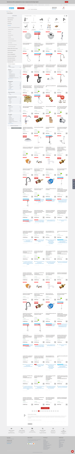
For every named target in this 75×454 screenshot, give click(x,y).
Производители (61, 446)
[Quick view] (32, 32)
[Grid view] (66, 16)
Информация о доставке (62, 440)
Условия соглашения (61, 442)
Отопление (9, 21)
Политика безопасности (62, 439)
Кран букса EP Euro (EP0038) (38, 127)
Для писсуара (10, 42)
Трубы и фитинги (10, 19)
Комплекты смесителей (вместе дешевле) (14, 27)
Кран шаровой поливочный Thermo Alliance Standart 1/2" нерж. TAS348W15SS (50, 273)
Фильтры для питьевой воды (12, 56)
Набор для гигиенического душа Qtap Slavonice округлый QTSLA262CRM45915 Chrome (39, 107)
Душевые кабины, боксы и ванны (13, 48)
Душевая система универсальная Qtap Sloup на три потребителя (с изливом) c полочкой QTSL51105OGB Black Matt (50, 149)
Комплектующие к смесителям (12, 44)
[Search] (28, 8)
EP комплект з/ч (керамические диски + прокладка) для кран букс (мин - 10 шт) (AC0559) (62, 107)
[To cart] (32, 51)
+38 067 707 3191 (54, 7)
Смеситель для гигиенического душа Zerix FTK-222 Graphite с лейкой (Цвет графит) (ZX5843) (39, 232)
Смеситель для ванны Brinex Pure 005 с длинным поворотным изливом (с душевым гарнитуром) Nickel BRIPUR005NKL (61, 149)
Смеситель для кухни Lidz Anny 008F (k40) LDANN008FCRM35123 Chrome (28, 128)
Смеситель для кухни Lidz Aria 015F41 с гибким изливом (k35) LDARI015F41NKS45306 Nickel (62, 66)
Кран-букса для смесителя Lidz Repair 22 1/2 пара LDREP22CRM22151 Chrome (39, 169)
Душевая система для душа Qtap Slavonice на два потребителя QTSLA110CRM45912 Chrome (51, 66)
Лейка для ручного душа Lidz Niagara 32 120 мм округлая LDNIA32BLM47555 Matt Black (27, 86)
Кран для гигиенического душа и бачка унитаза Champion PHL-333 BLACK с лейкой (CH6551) (39, 86)
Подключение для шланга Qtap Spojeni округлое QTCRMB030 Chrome (62, 128)
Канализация (10, 23)
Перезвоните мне (9, 443)
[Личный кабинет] (73, 188)
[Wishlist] (32, 33)
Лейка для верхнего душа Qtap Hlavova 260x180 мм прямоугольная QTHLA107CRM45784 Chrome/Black (50, 253)
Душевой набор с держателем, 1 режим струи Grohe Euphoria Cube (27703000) (28, 232)
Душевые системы (10, 29)
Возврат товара (61, 445)
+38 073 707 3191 (54, 8)
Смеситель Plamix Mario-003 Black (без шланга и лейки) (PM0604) (38, 252)
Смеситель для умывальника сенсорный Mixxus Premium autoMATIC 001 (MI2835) (50, 211)
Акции (59, 447)
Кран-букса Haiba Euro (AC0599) (51, 106)
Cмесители (9, 25)
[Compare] (32, 35)
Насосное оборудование (11, 54)
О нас (59, 441)
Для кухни (9, 33)
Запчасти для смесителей (11, 46)
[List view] (64, 16)
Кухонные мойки (10, 52)
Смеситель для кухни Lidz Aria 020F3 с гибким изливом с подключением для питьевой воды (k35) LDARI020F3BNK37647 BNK (28, 190)
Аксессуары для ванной (46, 448)
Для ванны (9, 31)
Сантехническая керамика (12, 50)
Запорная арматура (45, 441)
